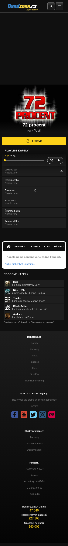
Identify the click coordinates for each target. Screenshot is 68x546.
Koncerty (34, 349)
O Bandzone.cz (34, 487)
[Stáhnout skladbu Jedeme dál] (61, 171)
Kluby (34, 368)
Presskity (34, 437)
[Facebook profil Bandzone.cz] (14, 414)
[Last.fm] (51, 414)
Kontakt (34, 475)
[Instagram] (42, 414)
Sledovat (37, 140)
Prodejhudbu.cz (34, 443)
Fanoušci (34, 362)
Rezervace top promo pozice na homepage (34, 400)
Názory (59, 246)
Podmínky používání (34, 481)
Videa (35, 355)
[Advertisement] (34, 48)
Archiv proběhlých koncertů (20, 264)
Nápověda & (34, 469)
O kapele (34, 246)
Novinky (20, 246)
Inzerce (34, 406)
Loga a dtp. (34, 494)
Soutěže (34, 374)
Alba (47, 246)
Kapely (34, 343)
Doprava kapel (34, 450)
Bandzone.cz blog (34, 380)
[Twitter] (33, 414)
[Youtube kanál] (24, 414)
